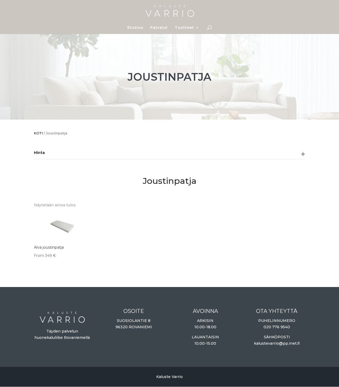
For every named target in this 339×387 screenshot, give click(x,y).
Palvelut (159, 28)
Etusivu (135, 28)
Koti (38, 133)
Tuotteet (184, 28)
